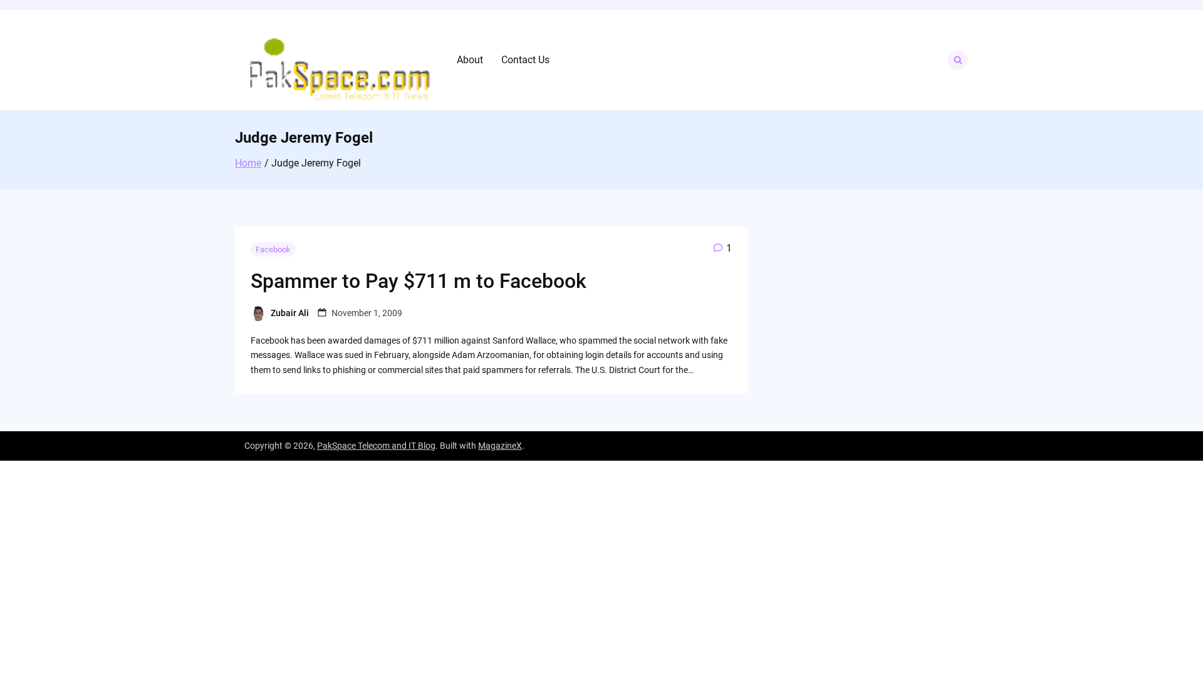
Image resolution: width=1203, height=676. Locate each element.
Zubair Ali (290, 313)
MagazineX (500, 446)
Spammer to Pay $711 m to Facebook (418, 281)
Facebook (273, 249)
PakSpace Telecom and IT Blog (376, 446)
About (470, 60)
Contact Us (525, 60)
